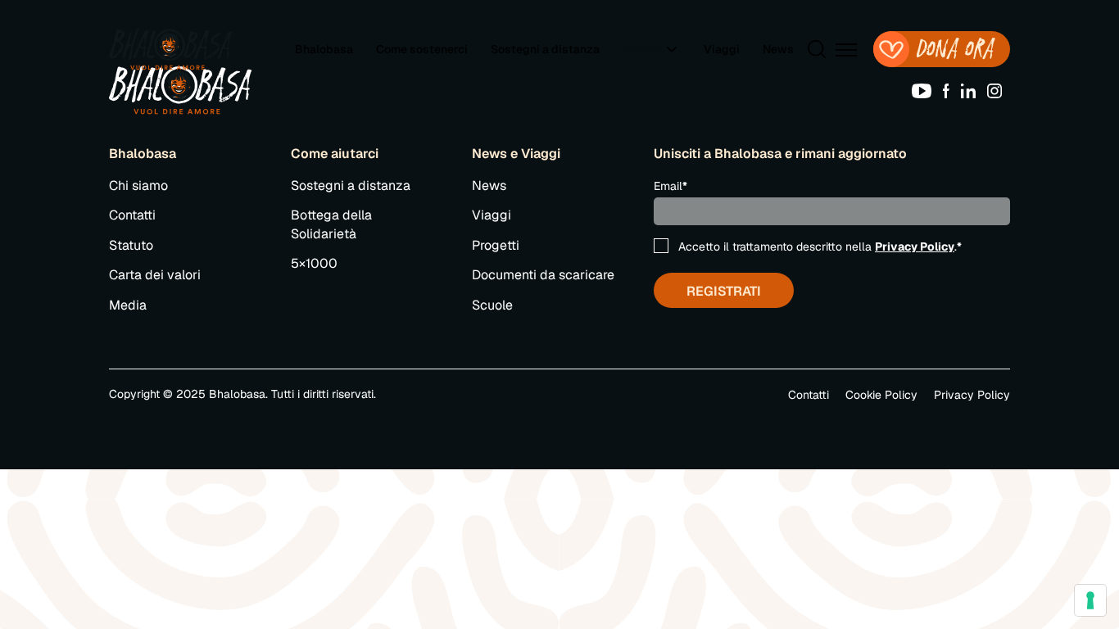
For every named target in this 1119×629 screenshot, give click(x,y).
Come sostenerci (422, 49)
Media (128, 305)
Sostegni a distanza (545, 49)
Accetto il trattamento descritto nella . (820, 246)
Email (670, 186)
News (778, 49)
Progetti (495, 245)
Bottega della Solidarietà (331, 224)
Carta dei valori (155, 274)
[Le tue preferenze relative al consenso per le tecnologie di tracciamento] (1090, 600)
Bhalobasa (324, 49)
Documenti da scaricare (543, 274)
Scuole (492, 305)
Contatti (132, 215)
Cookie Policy (881, 394)
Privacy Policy (914, 246)
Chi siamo (138, 185)
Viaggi (722, 49)
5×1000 (314, 263)
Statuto (131, 245)
